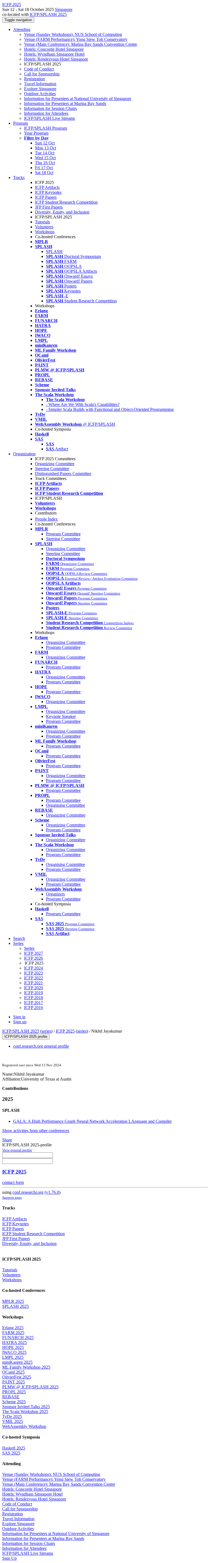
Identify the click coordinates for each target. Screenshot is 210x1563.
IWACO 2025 (14, 1352)
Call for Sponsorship (42, 74)
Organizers (55, 894)
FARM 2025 (13, 1332)
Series (29, 948)
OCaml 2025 (13, 1372)
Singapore (63, 9)
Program (20, 123)
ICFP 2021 (33, 983)
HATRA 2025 (14, 1342)
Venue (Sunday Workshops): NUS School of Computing (73, 34)
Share (7, 1140)
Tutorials (42, 222)
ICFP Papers (46, 197)
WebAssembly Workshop (24, 1426)
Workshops (44, 231)
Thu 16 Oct (45, 162)
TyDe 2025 (12, 1416)
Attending (21, 29)
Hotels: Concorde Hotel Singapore (54, 49)
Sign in (19, 1016)
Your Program (36, 133)
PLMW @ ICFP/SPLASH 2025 (30, 1387)
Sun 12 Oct (45, 143)
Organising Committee (65, 805)
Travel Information (40, 83)
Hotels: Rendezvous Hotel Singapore (56, 59)
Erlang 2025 (13, 1327)
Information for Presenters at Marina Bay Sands (65, 103)
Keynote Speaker (61, 716)
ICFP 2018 (33, 997)
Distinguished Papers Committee (63, 473)
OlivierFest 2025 (16, 1377)
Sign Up (9, 1558)
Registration (34, 78)
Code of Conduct (39, 69)
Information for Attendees (46, 113)
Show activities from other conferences (35, 1130)
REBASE (10, 1396)
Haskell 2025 (13, 1448)
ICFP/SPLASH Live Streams (49, 118)
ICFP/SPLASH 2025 (48, 14)
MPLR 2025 (13, 1301)
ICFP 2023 (33, 973)
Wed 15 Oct (45, 157)
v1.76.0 (52, 1192)
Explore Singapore (40, 88)
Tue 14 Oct (44, 152)
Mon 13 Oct (45, 148)
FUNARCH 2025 (18, 1337)
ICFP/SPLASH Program (45, 128)
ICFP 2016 (33, 1007)
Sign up (20, 1021)
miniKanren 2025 (17, 1362)
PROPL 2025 (14, 1391)
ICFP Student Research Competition (66, 202)
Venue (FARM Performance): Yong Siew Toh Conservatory (75, 39)
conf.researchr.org (28, 1192)
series (46, 1031)
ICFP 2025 (65, 1031)
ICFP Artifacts (47, 187)
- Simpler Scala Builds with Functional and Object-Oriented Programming (110, 409)
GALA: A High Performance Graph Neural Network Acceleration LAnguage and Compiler (92, 1121)
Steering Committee (52, 468)
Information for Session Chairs (50, 108)
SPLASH (54, 251)
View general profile (17, 1150)
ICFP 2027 (33, 953)
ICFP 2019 (33, 992)
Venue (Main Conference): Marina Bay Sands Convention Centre (80, 44)
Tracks (19, 177)
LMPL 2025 (13, 1357)
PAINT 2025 (13, 1382)
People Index (46, 519)
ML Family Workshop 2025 (26, 1367)
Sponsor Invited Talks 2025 (26, 1406)
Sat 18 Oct (44, 172)
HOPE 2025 (13, 1347)
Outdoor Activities (40, 93)
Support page (12, 1197)
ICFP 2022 (33, 978)
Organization (24, 453)
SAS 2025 (11, 1453)
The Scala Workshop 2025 (25, 1411)
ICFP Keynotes (48, 192)
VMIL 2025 (12, 1421)
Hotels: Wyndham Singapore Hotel (54, 54)
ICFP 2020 (33, 987)
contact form (13, 1182)
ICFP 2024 (33, 968)
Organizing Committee (54, 463)
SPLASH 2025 (15, 1306)
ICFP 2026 (33, 958)
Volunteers (44, 226)
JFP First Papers (49, 207)
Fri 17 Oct (44, 167)
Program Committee (63, 534)
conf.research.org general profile (41, 1046)
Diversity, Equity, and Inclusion (62, 212)
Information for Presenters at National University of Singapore (77, 98)
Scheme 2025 (14, 1401)
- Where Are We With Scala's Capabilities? (82, 404)
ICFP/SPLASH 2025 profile (25, 1037)
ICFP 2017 (33, 1002)
